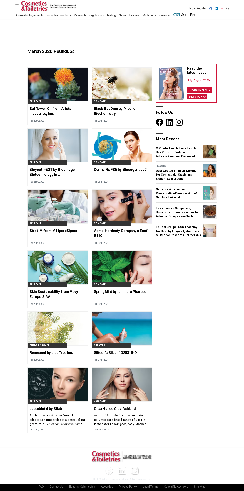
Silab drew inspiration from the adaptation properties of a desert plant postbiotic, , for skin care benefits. (57, 419)
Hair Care (100, 401)
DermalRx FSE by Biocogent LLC (120, 169)
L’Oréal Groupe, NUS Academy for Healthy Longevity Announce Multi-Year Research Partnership (178, 231)
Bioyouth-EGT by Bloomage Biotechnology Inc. (52, 172)
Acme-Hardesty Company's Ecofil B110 (121, 233)
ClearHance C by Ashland (115, 408)
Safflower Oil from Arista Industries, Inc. (50, 111)
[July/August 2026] (171, 83)
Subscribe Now (197, 96)
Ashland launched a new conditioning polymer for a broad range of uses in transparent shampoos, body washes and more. (122, 419)
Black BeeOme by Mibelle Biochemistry (114, 111)
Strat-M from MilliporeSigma (53, 231)
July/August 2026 (198, 80)
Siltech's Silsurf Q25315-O (115, 353)
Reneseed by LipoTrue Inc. (51, 353)
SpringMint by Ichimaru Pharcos (120, 292)
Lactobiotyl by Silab (46, 408)
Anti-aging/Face (39, 345)
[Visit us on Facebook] (159, 122)
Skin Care (35, 101)
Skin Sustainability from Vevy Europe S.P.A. (54, 294)
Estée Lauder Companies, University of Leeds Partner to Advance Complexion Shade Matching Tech (177, 212)
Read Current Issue (200, 90)
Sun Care (99, 345)
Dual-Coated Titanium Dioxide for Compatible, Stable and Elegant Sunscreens (176, 174)
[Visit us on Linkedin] (169, 122)
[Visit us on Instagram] (179, 122)
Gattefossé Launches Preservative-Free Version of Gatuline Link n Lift (176, 193)
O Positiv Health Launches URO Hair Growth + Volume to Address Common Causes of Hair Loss (177, 152)
